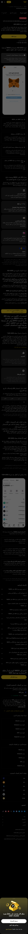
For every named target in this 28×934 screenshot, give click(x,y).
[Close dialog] (14, 898)
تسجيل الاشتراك (14, 921)
